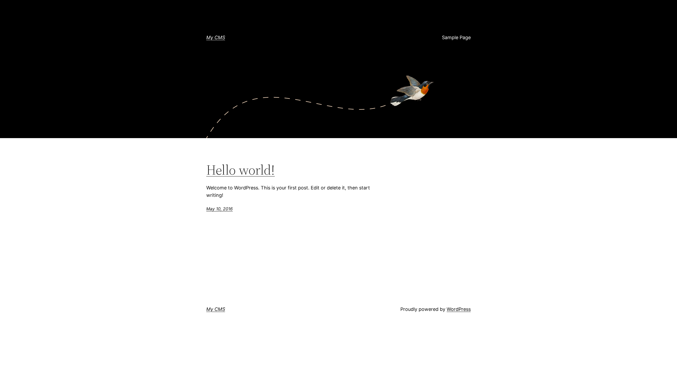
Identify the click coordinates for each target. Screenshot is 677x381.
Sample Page (456, 37)
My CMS (215, 37)
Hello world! (240, 170)
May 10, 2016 (219, 208)
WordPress (459, 309)
